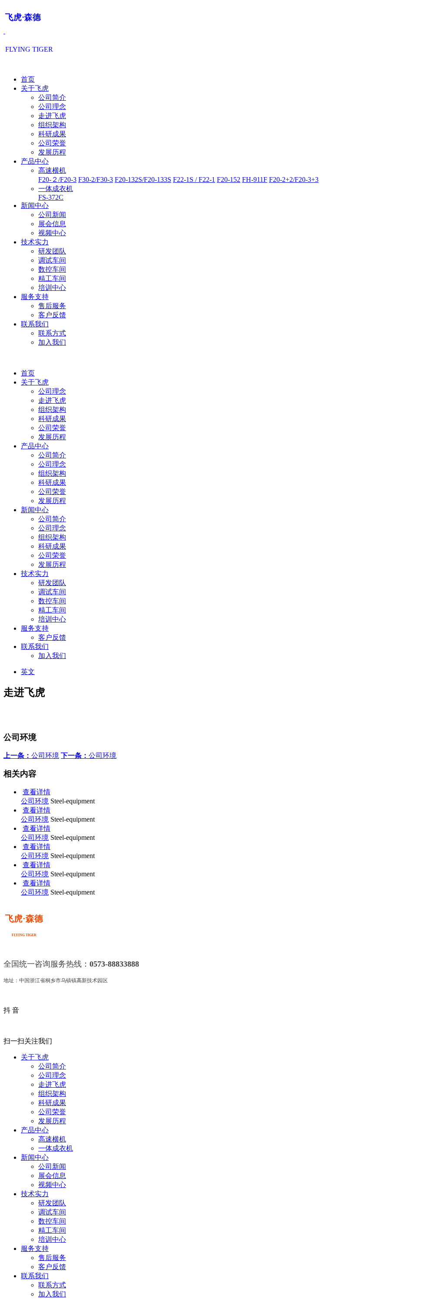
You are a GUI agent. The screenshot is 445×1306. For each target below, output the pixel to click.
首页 (28, 79)
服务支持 (35, 296)
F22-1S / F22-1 (194, 179)
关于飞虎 (35, 88)
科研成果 (52, 134)
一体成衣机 (55, 188)
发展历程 (52, 152)
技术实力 (35, 242)
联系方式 (52, 333)
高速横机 (52, 170)
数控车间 (52, 269)
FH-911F (254, 179)
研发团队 (52, 251)
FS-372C (50, 197)
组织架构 (52, 124)
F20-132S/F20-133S (143, 179)
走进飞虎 (52, 115)
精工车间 (52, 278)
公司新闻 (52, 214)
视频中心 (52, 233)
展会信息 (52, 223)
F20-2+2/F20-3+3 (294, 179)
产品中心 (35, 161)
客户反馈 (52, 315)
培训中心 (52, 287)
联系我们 (35, 324)
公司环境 (31, 755)
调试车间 (52, 260)
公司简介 (52, 97)
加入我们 (52, 342)
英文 (28, 671)
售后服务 (52, 305)
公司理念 (52, 106)
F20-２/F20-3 (57, 179)
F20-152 (228, 179)
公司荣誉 (52, 143)
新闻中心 (35, 205)
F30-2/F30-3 (95, 179)
